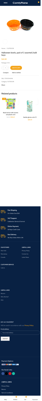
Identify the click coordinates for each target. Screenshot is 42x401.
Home (3, 48)
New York (3, 251)
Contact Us (25, 254)
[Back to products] (35, 48)
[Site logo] (20, 3)
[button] (17, 103)
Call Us (3, 268)
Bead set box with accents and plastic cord (10, 113)
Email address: (5, 329)
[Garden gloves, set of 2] (30, 106)
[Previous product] (33, 48)
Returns (3, 293)
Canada (3, 257)
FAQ (2, 300)
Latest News (25, 257)
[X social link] (9, 85)
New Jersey (4, 254)
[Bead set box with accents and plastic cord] (10, 104)
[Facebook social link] (6, 85)
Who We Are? (5, 297)
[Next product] (38, 48)
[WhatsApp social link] (13, 85)
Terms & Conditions (7, 393)
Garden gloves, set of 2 (30, 117)
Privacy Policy (26, 251)
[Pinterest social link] (11, 85)
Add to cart (16, 68)
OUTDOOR (10, 48)
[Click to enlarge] (5, 41)
